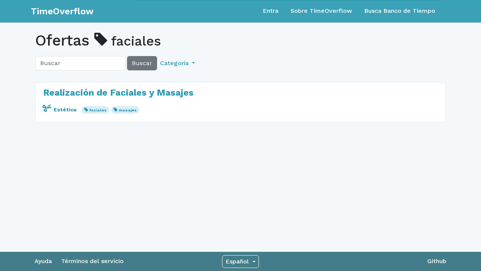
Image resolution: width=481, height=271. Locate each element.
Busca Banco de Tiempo (399, 10)
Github (436, 261)
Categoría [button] (175, 63)
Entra (270, 10)
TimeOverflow (62, 11)
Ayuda (43, 261)
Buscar (142, 63)
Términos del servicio (92, 261)
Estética (65, 110)
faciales (98, 110)
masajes (128, 110)
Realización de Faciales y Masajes (118, 92)
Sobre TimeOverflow (321, 10)
